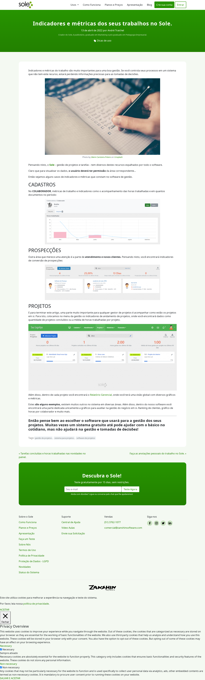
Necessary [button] (6, 646)
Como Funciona (92, 4)
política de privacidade (36, 603)
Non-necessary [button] (8, 663)
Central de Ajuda (71, 522)
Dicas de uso (104, 40)
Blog (149, 4)
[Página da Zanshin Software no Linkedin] (170, 523)
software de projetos (86, 438)
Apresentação (135, 4)
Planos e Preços (114, 4)
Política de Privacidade (31, 555)
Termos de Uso (27, 550)
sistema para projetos (64, 438)
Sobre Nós (25, 544)
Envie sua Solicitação (73, 533)
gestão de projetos (43, 438)
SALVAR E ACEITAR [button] (10, 678)
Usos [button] (74, 4)
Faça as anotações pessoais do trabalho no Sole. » (158, 453)
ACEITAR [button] (4, 609)
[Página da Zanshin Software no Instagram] (157, 523)
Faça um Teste (27, 539)
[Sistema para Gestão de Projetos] (26, 4)
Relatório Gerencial (101, 394)
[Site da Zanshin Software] (102, 588)
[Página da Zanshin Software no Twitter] (164, 523)
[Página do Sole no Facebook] (150, 523)
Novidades (25, 566)
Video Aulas (68, 527)
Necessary (8, 649)
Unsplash (118, 157)
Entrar (180, 4)
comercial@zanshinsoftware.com (123, 527)
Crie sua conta (164, 4)
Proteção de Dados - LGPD (34, 561)
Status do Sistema (29, 572)
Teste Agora (130, 489)
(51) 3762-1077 (112, 522)
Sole (51, 164)
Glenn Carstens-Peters (101, 157)
